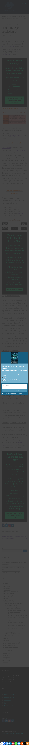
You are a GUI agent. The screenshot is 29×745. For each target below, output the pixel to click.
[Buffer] (24, 742)
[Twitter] (7, 742)
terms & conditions (18, 393)
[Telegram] (18, 742)
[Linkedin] (10, 742)
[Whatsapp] (15, 742)
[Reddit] (21, 742)
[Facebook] (4, 742)
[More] (27, 742)
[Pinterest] (13, 742)
